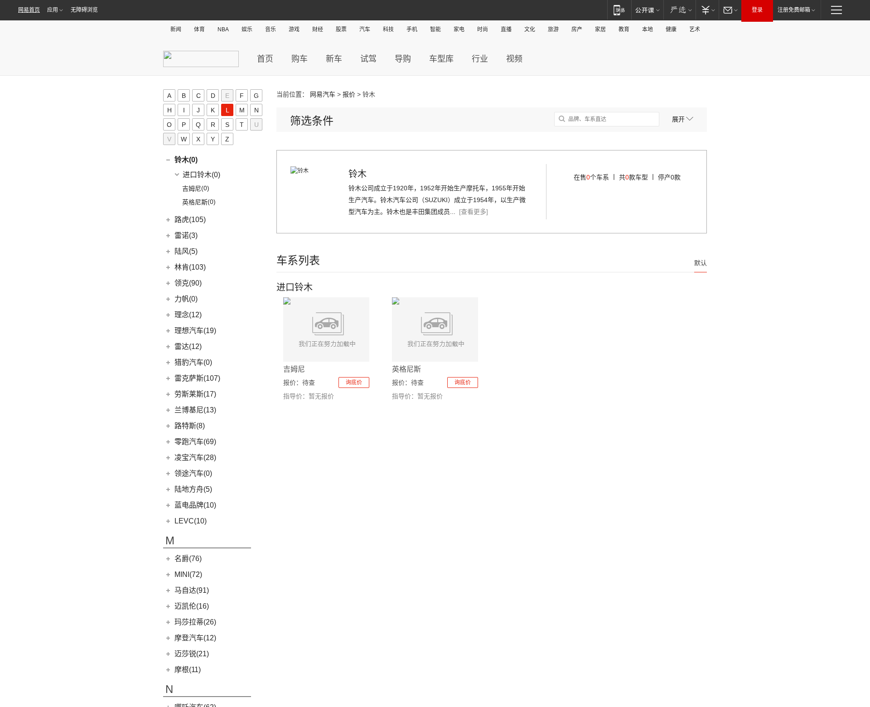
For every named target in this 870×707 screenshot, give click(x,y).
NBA (223, 29)
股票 (341, 29)
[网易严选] (679, 9)
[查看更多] (473, 211)
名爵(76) (188, 558)
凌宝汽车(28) (195, 457)
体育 (199, 29)
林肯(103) (190, 267)
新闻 (175, 29)
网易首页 (29, 10)
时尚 (482, 29)
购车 (299, 58)
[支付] (707, 9)
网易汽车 (322, 94)
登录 (757, 10)
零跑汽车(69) (195, 442)
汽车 (364, 29)
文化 (529, 29)
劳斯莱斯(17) (195, 394)
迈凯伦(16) (191, 606)
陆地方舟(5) (193, 489)
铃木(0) (186, 160)
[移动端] (619, 9)
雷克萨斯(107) (197, 378)
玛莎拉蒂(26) (195, 622)
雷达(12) (188, 346)
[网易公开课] (647, 9)
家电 (459, 29)
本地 (647, 29)
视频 (514, 58)
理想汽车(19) (195, 330)
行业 (480, 58)
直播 (506, 29)
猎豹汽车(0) (193, 362)
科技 (388, 29)
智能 (435, 29)
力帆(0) (186, 299)
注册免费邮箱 (794, 10)
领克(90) (188, 283)
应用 (52, 10)
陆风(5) (186, 251)
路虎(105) (190, 219)
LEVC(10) (190, 521)
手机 (411, 29)
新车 (334, 58)
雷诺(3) (186, 235)
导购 (403, 58)
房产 (576, 29)
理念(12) (188, 315)
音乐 (270, 29)
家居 (600, 29)
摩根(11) (187, 669)
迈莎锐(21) (191, 654)
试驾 (368, 58)
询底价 (354, 382)
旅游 (553, 29)
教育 (624, 29)
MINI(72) (188, 574)
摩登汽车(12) (195, 638)
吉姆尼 (294, 369)
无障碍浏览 (84, 10)
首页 (265, 58)
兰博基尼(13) (195, 410)
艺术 (694, 29)
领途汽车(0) (193, 473)
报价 (349, 94)
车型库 (441, 58)
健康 (671, 29)
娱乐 (247, 29)
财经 (317, 29)
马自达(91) (191, 590)
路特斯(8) (189, 426)
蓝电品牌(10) (195, 505)
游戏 (294, 29)
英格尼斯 (406, 369)
